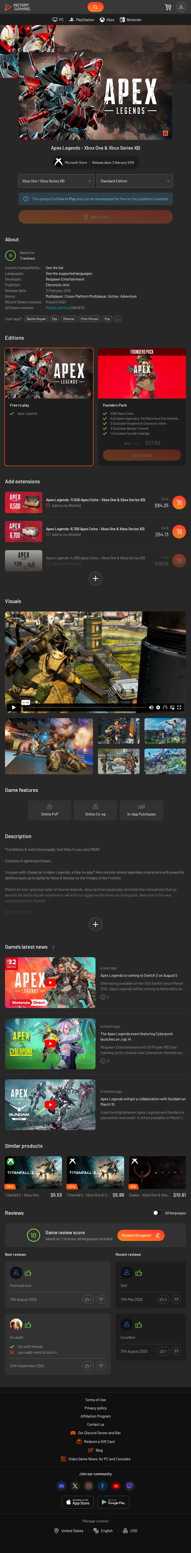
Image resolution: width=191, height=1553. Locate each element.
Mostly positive (58, 307)
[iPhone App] (78, 1502)
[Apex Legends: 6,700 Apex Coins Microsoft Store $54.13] (23, 531)
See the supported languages (69, 273)
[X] (75, 1486)
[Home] (17, 7)
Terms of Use (95, 1399)
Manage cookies (96, 1521)
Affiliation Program (96, 1416)
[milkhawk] (16, 1324)
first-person (89, 319)
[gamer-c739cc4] (16, 1273)
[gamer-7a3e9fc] (127, 1273)
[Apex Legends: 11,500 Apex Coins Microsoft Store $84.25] (23, 502)
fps (54, 319)
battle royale (36, 319)
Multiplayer (54, 296)
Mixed (51, 302)
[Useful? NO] (101, 1299)
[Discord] (61, 1486)
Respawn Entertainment (65, 279)
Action (113, 296)
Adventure (128, 296)
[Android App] (113, 1502)
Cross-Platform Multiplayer (85, 296)
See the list (54, 267)
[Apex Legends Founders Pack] (142, 407)
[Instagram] (89, 1486)
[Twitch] (130, 1486)
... (117, 319)
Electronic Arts (57, 285)
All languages (175, 1213)
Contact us (95, 1424)
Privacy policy (96, 1408)
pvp (107, 319)
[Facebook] (102, 1486)
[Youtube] (116, 1486)
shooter (69, 319)
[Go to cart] (168, 7)
